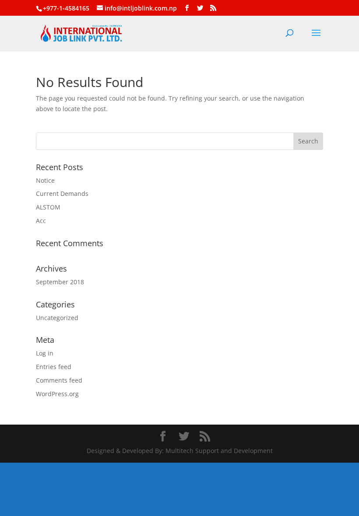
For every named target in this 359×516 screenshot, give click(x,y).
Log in (44, 353)
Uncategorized (57, 318)
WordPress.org (57, 394)
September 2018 (60, 282)
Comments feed (59, 380)
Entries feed (53, 367)
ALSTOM (48, 207)
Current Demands (62, 193)
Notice (45, 180)
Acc (41, 220)
